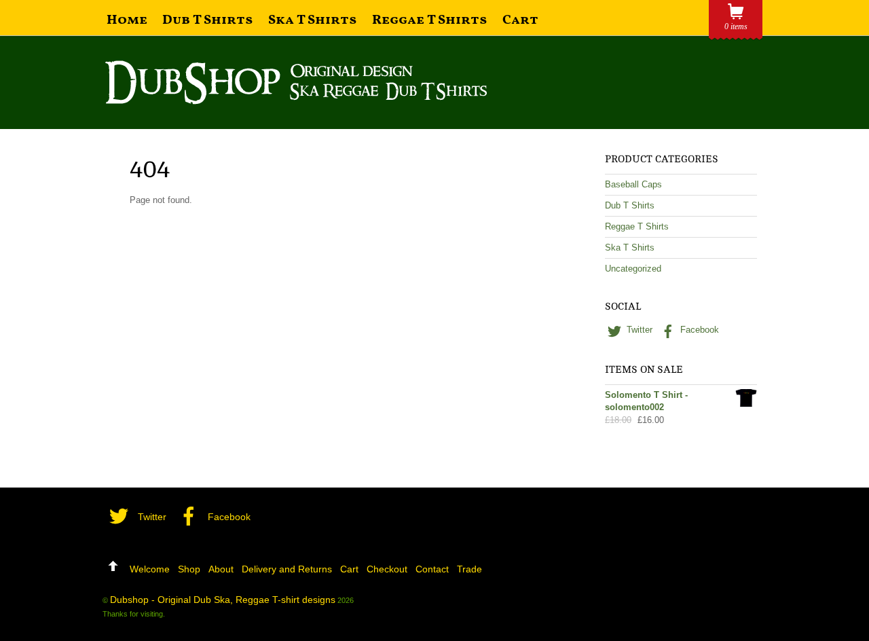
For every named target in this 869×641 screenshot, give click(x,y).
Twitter (638, 330)
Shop (189, 569)
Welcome (150, 569)
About (221, 569)
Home (127, 20)
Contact (432, 569)
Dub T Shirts (207, 20)
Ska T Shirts (312, 20)
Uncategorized (633, 268)
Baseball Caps (633, 184)
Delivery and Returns (287, 569)
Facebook (698, 330)
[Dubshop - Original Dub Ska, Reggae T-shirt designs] (296, 99)
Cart (520, 20)
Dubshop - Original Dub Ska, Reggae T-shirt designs (222, 599)
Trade (469, 569)
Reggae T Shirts (429, 20)
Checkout (387, 569)
